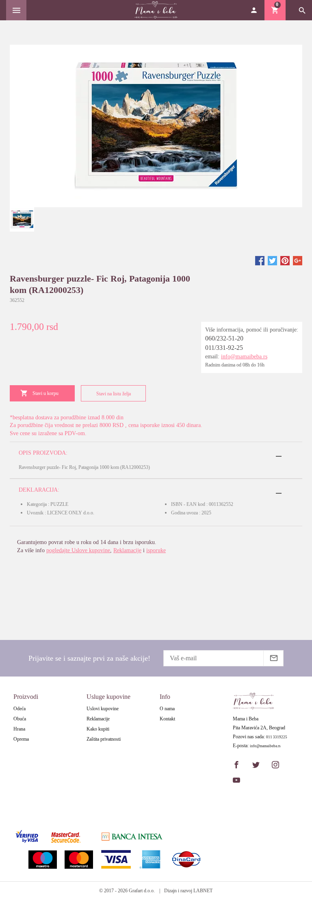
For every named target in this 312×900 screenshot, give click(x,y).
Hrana (19, 729)
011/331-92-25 (224, 347)
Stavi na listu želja (113, 394)
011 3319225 (276, 737)
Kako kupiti (98, 729)
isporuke (156, 550)
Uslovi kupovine (103, 708)
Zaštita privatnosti (104, 739)
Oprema (21, 739)
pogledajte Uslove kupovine (78, 550)
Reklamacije (127, 550)
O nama (167, 708)
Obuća (19, 719)
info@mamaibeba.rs (244, 356)
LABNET (202, 890)
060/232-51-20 (224, 338)
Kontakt (167, 719)
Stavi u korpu (45, 393)
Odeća (19, 708)
